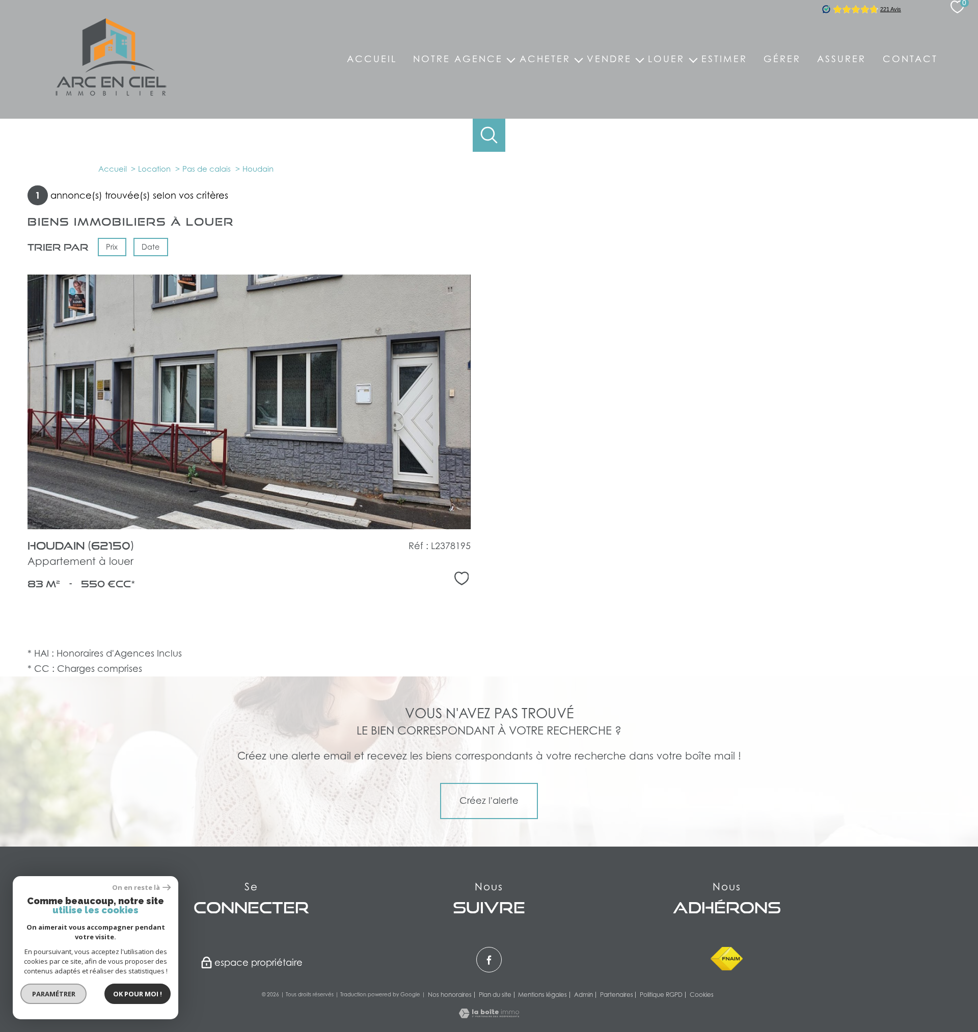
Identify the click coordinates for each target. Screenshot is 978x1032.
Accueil (372, 58)
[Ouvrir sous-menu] (510, 59)
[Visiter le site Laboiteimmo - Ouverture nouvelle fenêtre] (489, 1015)
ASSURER (841, 58)
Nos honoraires (450, 994)
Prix (112, 246)
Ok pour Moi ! (137, 993)
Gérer (782, 58)
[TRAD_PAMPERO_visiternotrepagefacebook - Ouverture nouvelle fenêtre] (489, 959)
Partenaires (616, 994)
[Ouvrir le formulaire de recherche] (489, 135)
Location (154, 168)
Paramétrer (53, 993)
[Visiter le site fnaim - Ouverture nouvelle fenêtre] (727, 958)
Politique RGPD (661, 994)
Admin (583, 994)
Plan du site (495, 994)
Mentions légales (542, 994)
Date (151, 246)
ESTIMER (724, 58)
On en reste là (136, 887)
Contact (910, 58)
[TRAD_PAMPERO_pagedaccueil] (111, 92)
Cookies (702, 994)
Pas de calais (206, 168)
